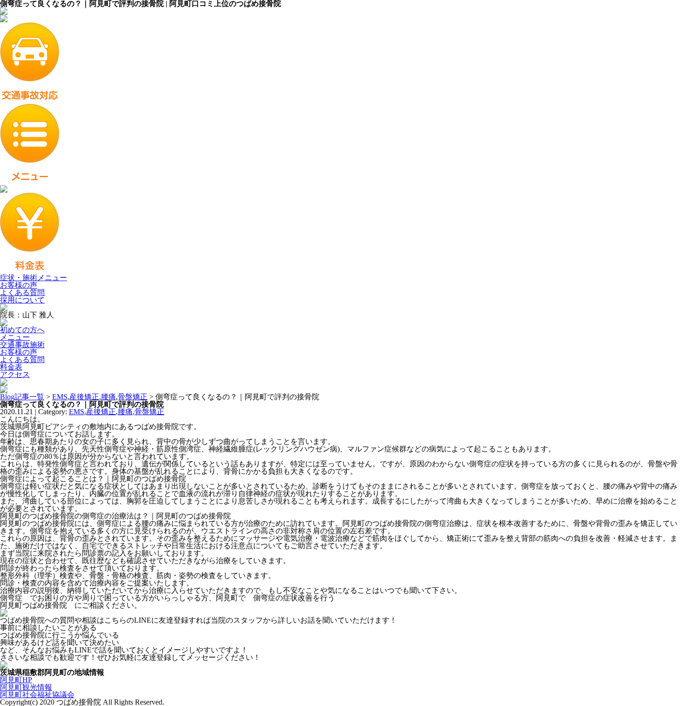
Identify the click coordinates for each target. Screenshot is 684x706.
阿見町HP (16, 680)
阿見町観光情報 (26, 687)
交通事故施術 (22, 345)
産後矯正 (84, 397)
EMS (59, 397)
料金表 (11, 367)
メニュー (15, 337)
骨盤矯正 (133, 397)
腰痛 (108, 397)
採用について (22, 300)
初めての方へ (22, 330)
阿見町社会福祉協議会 (37, 695)
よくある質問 (22, 292)
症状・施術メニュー (33, 278)
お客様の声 (18, 285)
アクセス (15, 374)
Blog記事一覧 (22, 397)
